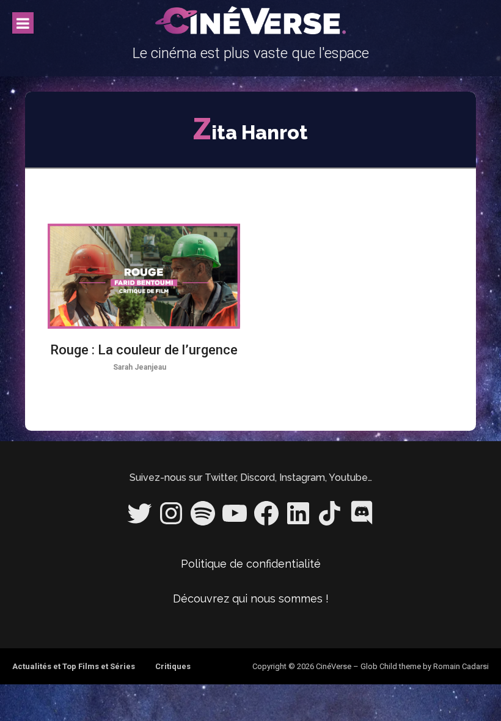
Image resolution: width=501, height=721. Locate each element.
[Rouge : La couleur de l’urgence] (144, 276)
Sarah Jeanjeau (139, 367)
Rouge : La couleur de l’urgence (144, 349)
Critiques (173, 666)
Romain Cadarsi (461, 666)
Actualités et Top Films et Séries (73, 666)
